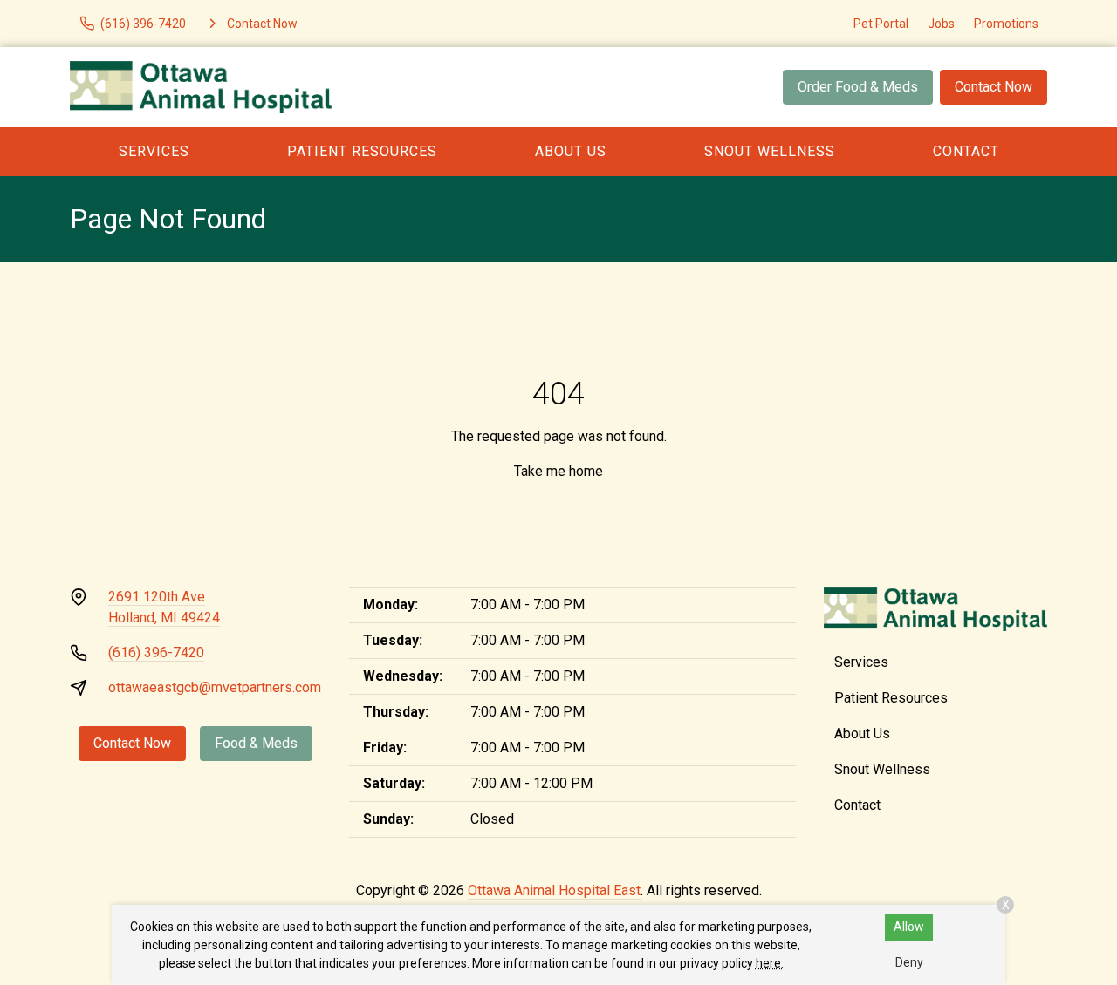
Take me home (558, 471)
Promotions (1006, 24)
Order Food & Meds (858, 86)
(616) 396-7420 (156, 652)
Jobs (941, 24)
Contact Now (993, 86)
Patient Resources (362, 151)
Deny (909, 962)
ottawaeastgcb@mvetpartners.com (214, 687)
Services (154, 151)
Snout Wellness (769, 151)
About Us (570, 151)
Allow (909, 927)
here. (770, 963)
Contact (966, 151)
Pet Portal (880, 24)
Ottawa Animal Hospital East (554, 890)
